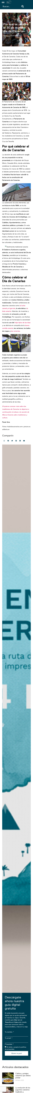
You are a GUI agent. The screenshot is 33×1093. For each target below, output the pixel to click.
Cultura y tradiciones (10, 35)
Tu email (8, 1038)
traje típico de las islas (22, 322)
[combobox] (11, 6)
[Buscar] (22, 6)
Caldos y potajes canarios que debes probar (23, 1076)
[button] (4, 441)
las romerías (15, 331)
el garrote (11, 308)
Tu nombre (9, 1032)
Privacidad (9, 1044)
